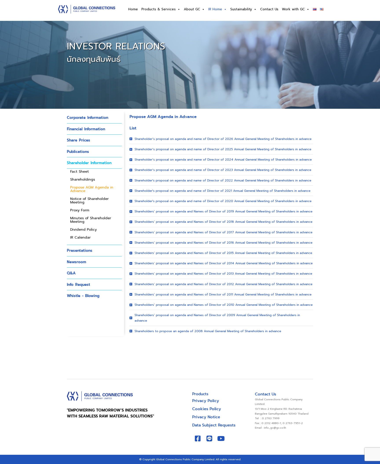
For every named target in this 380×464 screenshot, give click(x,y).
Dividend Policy (83, 229)
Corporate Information (87, 117)
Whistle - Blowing (83, 296)
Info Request (78, 284)
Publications (78, 151)
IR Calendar (80, 237)
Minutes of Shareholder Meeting (90, 220)
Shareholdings (82, 179)
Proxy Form (79, 210)
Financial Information (86, 129)
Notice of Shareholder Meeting (89, 200)
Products (200, 394)
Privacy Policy (205, 401)
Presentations (79, 250)
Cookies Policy (206, 409)
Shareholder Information (89, 163)
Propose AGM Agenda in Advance (91, 189)
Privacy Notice (206, 417)
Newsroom (76, 262)
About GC (192, 9)
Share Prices (78, 140)
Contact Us (269, 9)
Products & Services (158, 9)
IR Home (215, 9)
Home (133, 9)
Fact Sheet (79, 171)
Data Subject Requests (214, 425)
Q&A (71, 273)
